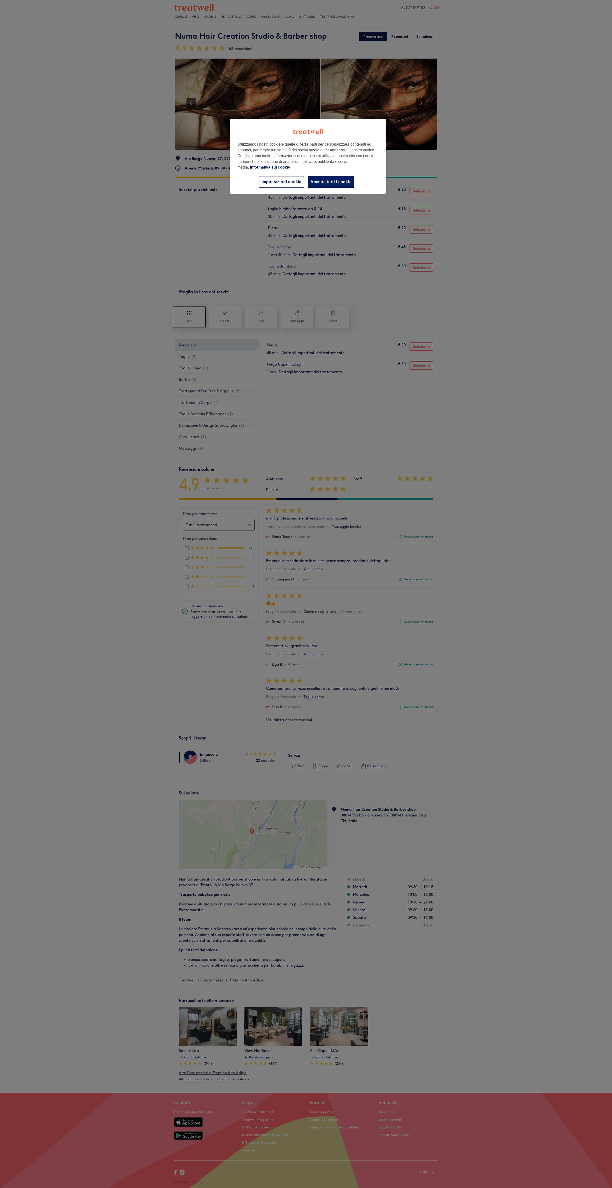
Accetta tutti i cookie (331, 182)
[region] (308, 156)
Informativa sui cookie (270, 167)
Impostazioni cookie (281, 182)
